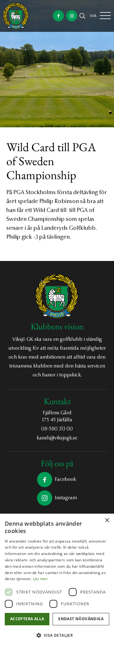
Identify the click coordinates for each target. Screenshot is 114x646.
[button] (57, 635)
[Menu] (105, 16)
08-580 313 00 (57, 429)
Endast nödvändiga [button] (81, 618)
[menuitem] (93, 16)
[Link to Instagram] (71, 15)
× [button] (106, 520)
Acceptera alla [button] (27, 618)
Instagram (66, 498)
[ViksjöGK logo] (15, 16)
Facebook (65, 479)
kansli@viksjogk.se (57, 438)
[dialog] (57, 580)
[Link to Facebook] (58, 15)
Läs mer (40, 578)
